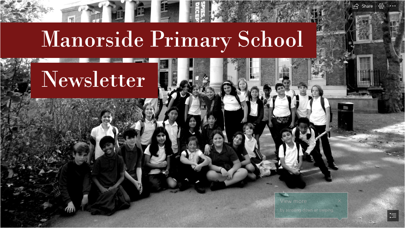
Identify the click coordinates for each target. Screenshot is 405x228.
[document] (202, 114)
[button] (362, 6)
